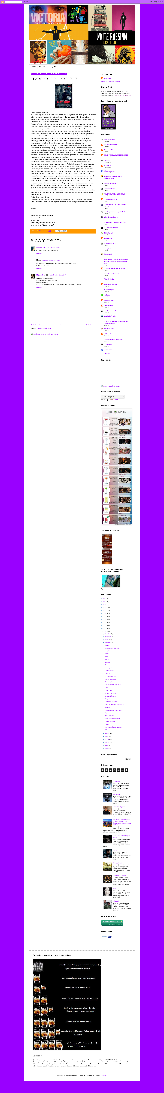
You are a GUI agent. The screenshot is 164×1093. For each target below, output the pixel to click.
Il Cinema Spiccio (109, 290)
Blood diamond (109, 716)
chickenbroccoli (108, 233)
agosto (107, 733)
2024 (105, 599)
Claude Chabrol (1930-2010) (113, 685)
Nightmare (108, 713)
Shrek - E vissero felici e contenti (114, 704)
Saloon (33, 66)
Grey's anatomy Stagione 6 (112, 718)
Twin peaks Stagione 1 (111, 701)
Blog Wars (53, 66)
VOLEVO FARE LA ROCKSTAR (114, 194)
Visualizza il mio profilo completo (110, 81)
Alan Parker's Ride (109, 316)
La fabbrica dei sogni (110, 199)
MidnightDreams (109, 249)
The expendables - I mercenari (113, 710)
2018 (105, 607)
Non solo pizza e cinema (111, 145)
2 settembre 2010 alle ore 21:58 (54, 247)
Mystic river (116, 794)
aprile (107, 745)
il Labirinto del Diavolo (111, 228)
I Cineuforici (108, 344)
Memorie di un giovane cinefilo (113, 339)
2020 (105, 602)
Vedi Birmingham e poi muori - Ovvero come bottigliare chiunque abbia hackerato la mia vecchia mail (122, 822)
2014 (105, 619)
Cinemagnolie (108, 254)
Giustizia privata (109, 682)
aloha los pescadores (110, 183)
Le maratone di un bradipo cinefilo (114, 268)
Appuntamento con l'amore (112, 648)
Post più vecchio (91, 325)
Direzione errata (109, 328)
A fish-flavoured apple (111, 217)
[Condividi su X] (61, 231)
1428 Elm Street (108, 334)
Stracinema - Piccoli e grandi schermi (115, 222)
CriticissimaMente (109, 189)
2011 (105, 628)
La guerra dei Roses (110, 693)
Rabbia (107, 659)
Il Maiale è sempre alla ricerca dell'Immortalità (113, 177)
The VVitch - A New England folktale (121, 836)
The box (107, 724)
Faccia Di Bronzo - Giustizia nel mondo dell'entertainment (116, 322)
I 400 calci (107, 160)
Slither (107, 730)
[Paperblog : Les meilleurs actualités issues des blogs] (107, 938)
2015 (105, 616)
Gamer (107, 665)
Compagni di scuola (110, 696)
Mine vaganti (108, 668)
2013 (105, 622)
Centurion (107, 673)
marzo (107, 748)
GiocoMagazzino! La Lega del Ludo (115, 212)
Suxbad (107, 654)
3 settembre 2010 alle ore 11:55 (57, 275)
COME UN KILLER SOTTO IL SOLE (116, 155)
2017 (105, 611)
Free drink (42, 66)
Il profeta (107, 662)
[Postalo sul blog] (59, 231)
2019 (105, 605)
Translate (115, 400)
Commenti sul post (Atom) (44, 328)
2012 (105, 625)
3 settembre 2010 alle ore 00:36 (51, 260)
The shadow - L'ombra (119, 875)
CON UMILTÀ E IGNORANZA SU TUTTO (115, 206)
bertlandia (107, 295)
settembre (108, 642)
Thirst (106, 687)
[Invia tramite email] (56, 231)
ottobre (107, 640)
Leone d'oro (108, 690)
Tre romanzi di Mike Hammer (113, 727)
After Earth (116, 901)
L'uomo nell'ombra (110, 721)
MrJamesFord (40, 275)
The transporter (109, 670)
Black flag (108, 707)
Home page (63, 325)
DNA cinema (108, 238)
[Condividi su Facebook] (63, 231)
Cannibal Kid (40, 247)
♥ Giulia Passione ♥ (109, 243)
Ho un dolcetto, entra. (110, 284)
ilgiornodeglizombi (109, 171)
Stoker (115, 888)
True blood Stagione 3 (111, 679)
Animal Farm (108, 350)
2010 (105, 631)
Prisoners (115, 850)
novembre (108, 637)
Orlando (107, 645)
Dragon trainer (109, 699)
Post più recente (35, 325)
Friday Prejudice (109, 279)
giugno (107, 739)
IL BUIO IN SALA (110, 166)
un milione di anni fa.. (110, 311)
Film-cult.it (107, 353)
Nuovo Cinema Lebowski (111, 274)
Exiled (106, 656)
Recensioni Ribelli (109, 150)
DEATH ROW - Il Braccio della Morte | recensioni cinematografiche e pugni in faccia (116, 261)
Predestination (117, 781)
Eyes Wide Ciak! (109, 300)
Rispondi (39, 253)
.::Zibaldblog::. (108, 305)
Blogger (104, 1075)
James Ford (107, 78)
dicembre (108, 634)
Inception (107, 651)
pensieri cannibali (109, 139)
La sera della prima (110, 676)
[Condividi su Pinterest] (65, 231)
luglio (107, 736)
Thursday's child (117, 863)
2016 (105, 613)
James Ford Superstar (119, 807)
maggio (107, 742)
